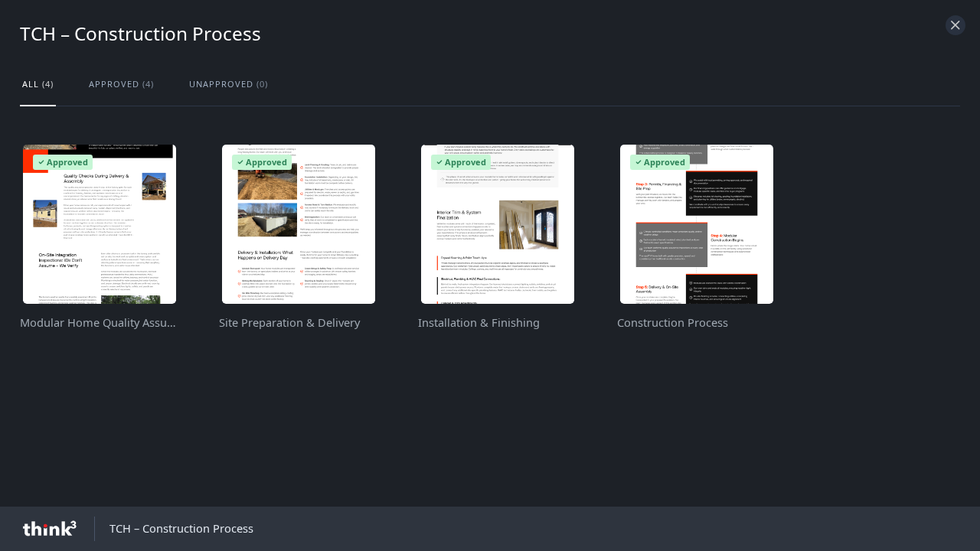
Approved (121, 84)
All (38, 84)
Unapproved (229, 84)
